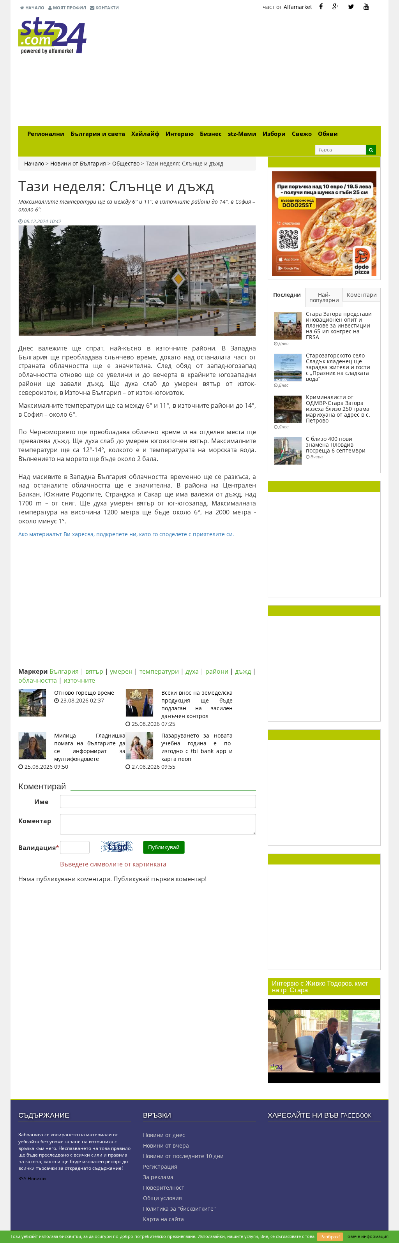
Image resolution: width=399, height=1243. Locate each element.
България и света (98, 134)
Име (41, 802)
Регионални (45, 134)
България (64, 671)
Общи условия (162, 1198)
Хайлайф (145, 134)
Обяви (328, 134)
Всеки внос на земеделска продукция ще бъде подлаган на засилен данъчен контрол (197, 704)
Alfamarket (298, 7)
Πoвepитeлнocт (163, 1187)
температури (159, 671)
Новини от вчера (166, 1145)
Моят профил (69, 8)
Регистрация (160, 1166)
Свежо (302, 134)
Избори (274, 134)
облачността (37, 680)
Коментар (34, 821)
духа (192, 671)
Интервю (180, 134)
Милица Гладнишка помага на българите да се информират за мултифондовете (89, 747)
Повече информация (366, 1236)
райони (216, 671)
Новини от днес (164, 1135)
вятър (94, 671)
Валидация (36, 847)
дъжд (243, 671)
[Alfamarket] (324, 223)
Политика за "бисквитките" (179, 1208)
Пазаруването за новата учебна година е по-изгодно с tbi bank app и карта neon (197, 747)
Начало (34, 8)
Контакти (106, 8)
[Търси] (371, 150)
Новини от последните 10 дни (183, 1156)
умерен (121, 671)
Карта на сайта (163, 1219)
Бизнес (211, 134)
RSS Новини (32, 1178)
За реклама (158, 1177)
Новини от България (78, 163)
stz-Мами (242, 134)
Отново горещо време (84, 692)
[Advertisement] (262, 71)
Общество (125, 163)
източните (79, 680)
